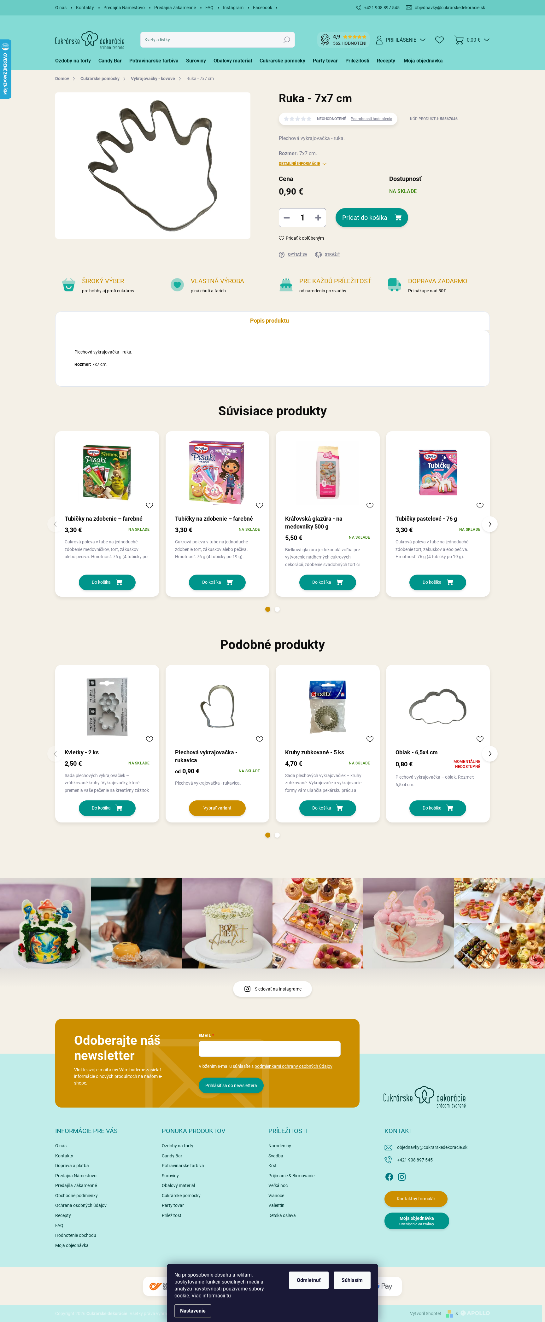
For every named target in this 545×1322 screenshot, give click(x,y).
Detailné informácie (299, 163)
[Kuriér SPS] (162, 1286)
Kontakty (85, 7)
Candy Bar (172, 1155)
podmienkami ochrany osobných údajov (293, 1066)
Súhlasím (352, 1280)
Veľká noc (278, 1185)
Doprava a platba (72, 1165)
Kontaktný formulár (416, 1198)
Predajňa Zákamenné (175, 7)
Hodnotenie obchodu (75, 1235)
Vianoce (276, 1195)
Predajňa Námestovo (124, 7)
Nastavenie (193, 1311)
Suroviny (170, 1175)
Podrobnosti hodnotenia (371, 119)
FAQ (209, 7)
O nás (61, 7)
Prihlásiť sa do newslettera (231, 1085)
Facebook (262, 7)
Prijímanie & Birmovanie (291, 1175)
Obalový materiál (178, 1185)
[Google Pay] (383, 1286)
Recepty (63, 1215)
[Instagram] (402, 1175)
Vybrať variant (217, 807)
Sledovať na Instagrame (278, 989)
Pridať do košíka (364, 217)
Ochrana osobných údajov (81, 1205)
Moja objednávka (72, 1245)
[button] (267, 609)
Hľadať (287, 39)
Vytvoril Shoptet (425, 1313)
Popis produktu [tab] (269, 320)
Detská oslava (282, 1215)
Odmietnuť (309, 1280)
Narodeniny (279, 1145)
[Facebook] (389, 1175)
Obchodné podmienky (76, 1195)
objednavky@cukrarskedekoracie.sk (432, 1147)
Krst (272, 1165)
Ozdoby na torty (177, 1145)
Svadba (275, 1155)
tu (228, 1296)
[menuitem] (75, 60)
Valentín (276, 1205)
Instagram (233, 7)
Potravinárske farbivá (183, 1165)
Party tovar (173, 1205)
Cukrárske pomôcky (181, 1195)
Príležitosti (172, 1215)
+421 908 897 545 (415, 1159)
